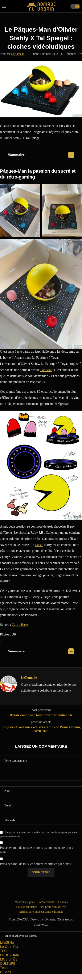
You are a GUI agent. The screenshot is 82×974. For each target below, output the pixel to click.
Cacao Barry (20, 624)
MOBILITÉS (8, 959)
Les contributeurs (26, 906)
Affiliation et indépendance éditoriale (41, 911)
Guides (5, 972)
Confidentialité (46, 902)
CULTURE (7, 963)
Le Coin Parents (12, 946)
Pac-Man (46, 370)
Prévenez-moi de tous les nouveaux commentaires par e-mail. (37, 850)
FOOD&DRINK (11, 955)
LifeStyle (7, 942)
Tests (4, 968)
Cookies (62, 902)
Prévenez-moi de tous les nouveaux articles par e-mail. (36, 864)
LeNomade (17, 53)
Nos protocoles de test (53, 906)
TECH (4, 951)
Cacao (39, 545)
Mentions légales (24, 902)
